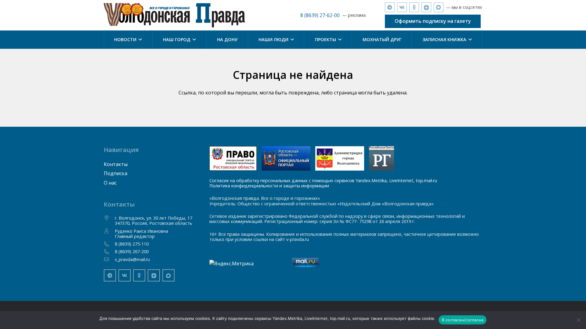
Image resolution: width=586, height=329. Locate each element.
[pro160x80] (286, 158)
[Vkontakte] (402, 7)
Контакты (116, 164)
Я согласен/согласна (463, 319)
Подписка (115, 173)
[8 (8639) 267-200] (109, 251)
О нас (110, 182)
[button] (139, 39)
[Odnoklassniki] (414, 7)
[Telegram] (390, 7)
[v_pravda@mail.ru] (109, 259)
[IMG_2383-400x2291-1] (339, 158)
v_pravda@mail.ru (132, 259)
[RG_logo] (381, 158)
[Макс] (438, 7)
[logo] (174, 15)
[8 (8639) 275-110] (109, 244)
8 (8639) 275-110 (132, 244)
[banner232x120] (233, 158)
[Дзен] (426, 7)
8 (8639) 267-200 (132, 251)
